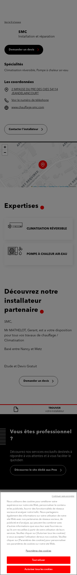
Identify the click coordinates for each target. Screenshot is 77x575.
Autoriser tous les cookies (38, 569)
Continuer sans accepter (63, 496)
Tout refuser (38, 560)
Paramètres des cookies (38, 551)
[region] (38, 533)
